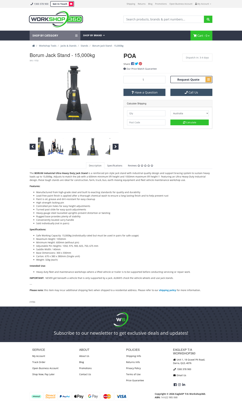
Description (95, 165)
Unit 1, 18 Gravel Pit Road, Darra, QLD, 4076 (189, 361)
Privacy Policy (133, 368)
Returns (142, 3)
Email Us (181, 375)
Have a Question (146, 92)
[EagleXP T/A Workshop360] (56, 19)
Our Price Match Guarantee (141, 68)
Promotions (161, 3)
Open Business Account (180, 3)
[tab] (95, 165)
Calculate (190, 122)
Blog (150, 3)
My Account (38, 356)
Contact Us (85, 374)
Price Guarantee (135, 380)
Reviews (132, 165)
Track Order (38, 362)
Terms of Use (133, 374)
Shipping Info (133, 356)
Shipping (131, 3)
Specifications (114, 165)
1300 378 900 (40, 3)
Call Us (193, 92)
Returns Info (133, 362)
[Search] (208, 19)
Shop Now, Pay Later (43, 374)
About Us (84, 356)
